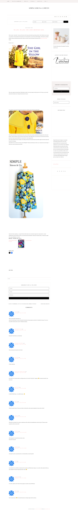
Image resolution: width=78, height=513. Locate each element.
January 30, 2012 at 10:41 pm (20, 432)
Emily (16, 401)
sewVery (16, 357)
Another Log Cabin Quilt (20, 248)
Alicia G (16, 415)
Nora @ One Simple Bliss (20, 371)
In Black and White (19, 343)
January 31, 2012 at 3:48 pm (20, 462)
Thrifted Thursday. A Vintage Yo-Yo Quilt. (13, 241)
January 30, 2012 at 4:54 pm (20, 372)
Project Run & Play (44, 38)
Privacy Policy (55, 164)
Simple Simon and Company (39, 8)
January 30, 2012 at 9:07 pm (20, 416)
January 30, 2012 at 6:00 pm (20, 388)
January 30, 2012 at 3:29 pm (20, 344)
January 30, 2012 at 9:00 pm (20, 402)
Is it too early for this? (28, 240)
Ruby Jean (17, 387)
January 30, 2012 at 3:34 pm (20, 358)
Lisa (16, 461)
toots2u (16, 431)
